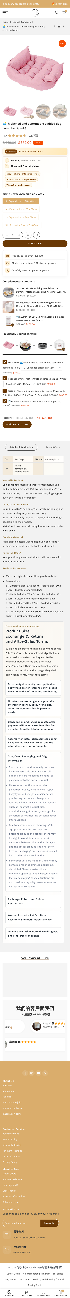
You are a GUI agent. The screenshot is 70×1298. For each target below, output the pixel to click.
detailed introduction (21, 447)
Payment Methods (12, 1150)
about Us (7, 1085)
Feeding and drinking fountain (49, 1279)
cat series (58, 1273)
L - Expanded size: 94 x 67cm (20, 217)
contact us (8, 1091)
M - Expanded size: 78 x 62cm (21, 209)
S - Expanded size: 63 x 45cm (20, 201)
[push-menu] (5, 12)
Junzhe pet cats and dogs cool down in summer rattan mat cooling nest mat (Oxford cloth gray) (40, 290)
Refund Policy (10, 1139)
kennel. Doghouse (22, 22)
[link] (8, 292)
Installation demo (12, 1113)
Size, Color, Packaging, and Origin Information (28, 758)
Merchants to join (12, 1102)
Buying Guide (35, 1285)
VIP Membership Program (36, 1273)
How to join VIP (10, 1185)
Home (5, 22)
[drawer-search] (57, 13)
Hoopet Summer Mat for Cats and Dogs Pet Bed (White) (37, 378)
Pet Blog (7, 1096)
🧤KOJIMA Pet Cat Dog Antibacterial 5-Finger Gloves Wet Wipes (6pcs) (40, 318)
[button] (28, 235)
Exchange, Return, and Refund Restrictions (26, 901)
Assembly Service (12, 1145)
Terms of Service (11, 1156)
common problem (12, 1108)
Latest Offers (53, 447)
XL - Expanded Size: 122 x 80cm (22, 225)
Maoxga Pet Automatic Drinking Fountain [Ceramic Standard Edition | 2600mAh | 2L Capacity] (39, 304)
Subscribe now (10, 1202)
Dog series (10, 1279)
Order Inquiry (9, 1190)
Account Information (14, 1196)
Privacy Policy (10, 1162)
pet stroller (24, 1279)
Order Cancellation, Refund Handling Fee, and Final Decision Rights (33, 933)
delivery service (11, 1133)
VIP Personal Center (13, 1179)
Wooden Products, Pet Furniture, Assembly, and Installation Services (30, 917)
